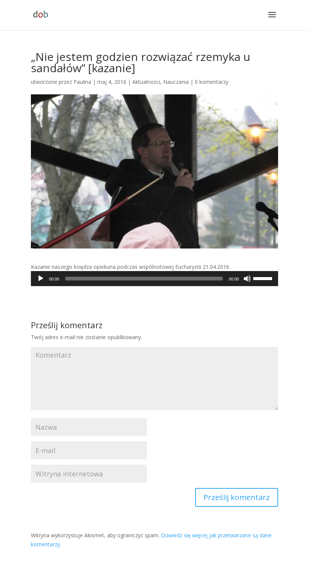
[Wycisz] (247, 278)
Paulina (82, 81)
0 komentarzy (211, 81)
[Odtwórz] (40, 278)
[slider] (263, 278)
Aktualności (146, 81)
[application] (154, 278)
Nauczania (176, 81)
